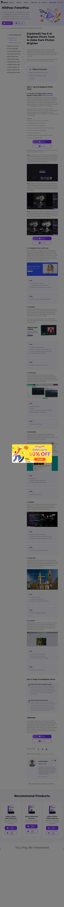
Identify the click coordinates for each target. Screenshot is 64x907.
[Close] (53, 443)
